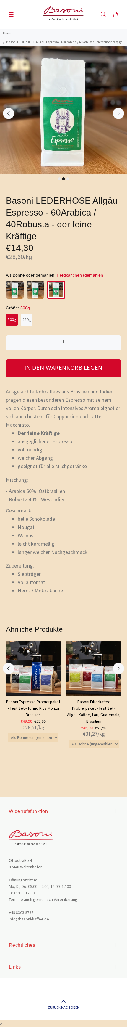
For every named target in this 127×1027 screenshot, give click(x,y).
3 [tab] (67, 178)
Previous (8, 113)
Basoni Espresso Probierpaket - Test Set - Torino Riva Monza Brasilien (33, 708)
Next (118, 113)
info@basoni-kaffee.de (29, 919)
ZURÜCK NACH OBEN (63, 1007)
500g (12, 319)
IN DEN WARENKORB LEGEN (63, 368)
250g (26, 319)
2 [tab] (63, 178)
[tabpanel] (63, 110)
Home (7, 33)
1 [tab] (59, 178)
